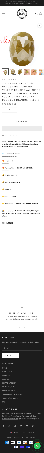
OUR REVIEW (7, 372)
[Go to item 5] (34, 71)
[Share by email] (19, 136)
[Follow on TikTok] (33, 426)
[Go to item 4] (27, 71)
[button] (22, 128)
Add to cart (22, 121)
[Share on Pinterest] (16, 136)
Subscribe (11, 355)
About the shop (9, 409)
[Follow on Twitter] (9, 426)
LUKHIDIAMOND (9, 79)
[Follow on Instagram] (15, 426)
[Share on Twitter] (13, 136)
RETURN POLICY (8, 387)
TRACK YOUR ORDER (10, 398)
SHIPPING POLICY (9, 383)
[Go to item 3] (20, 71)
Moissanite (14, 419)
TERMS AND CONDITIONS (12, 394)
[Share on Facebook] (10, 136)
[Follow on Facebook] (3, 426)
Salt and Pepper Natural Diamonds (16, 416)
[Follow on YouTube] (27, 426)
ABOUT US (6, 375)
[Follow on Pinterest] (21, 426)
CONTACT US (7, 379)
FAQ (3, 402)
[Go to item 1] (5, 71)
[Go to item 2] (12, 71)
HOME (4, 368)
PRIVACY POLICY (8, 391)
